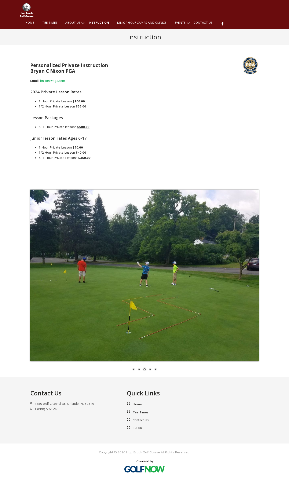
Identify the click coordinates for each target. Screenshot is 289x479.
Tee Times (141, 412)
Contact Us (141, 420)
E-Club (137, 428)
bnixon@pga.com (52, 80)
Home (137, 404)
